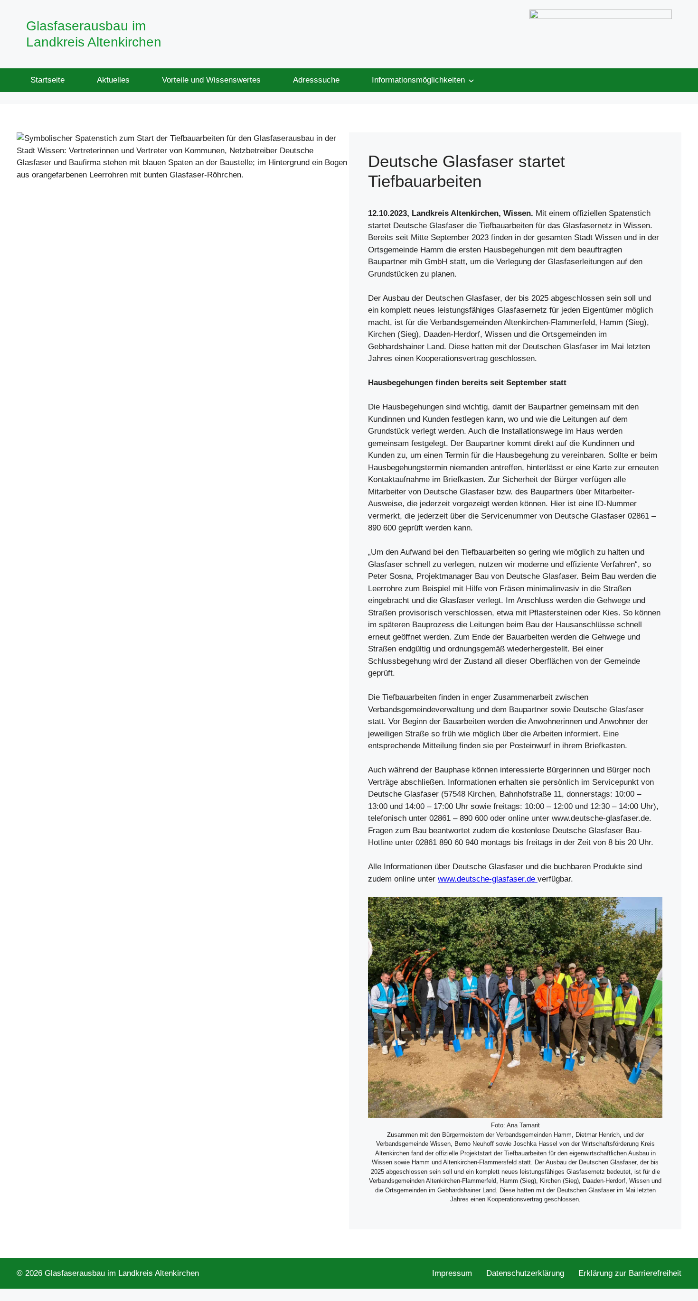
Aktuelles (113, 79)
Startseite (47, 79)
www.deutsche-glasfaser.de (488, 878)
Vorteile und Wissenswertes (211, 79)
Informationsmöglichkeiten (418, 79)
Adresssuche (316, 79)
